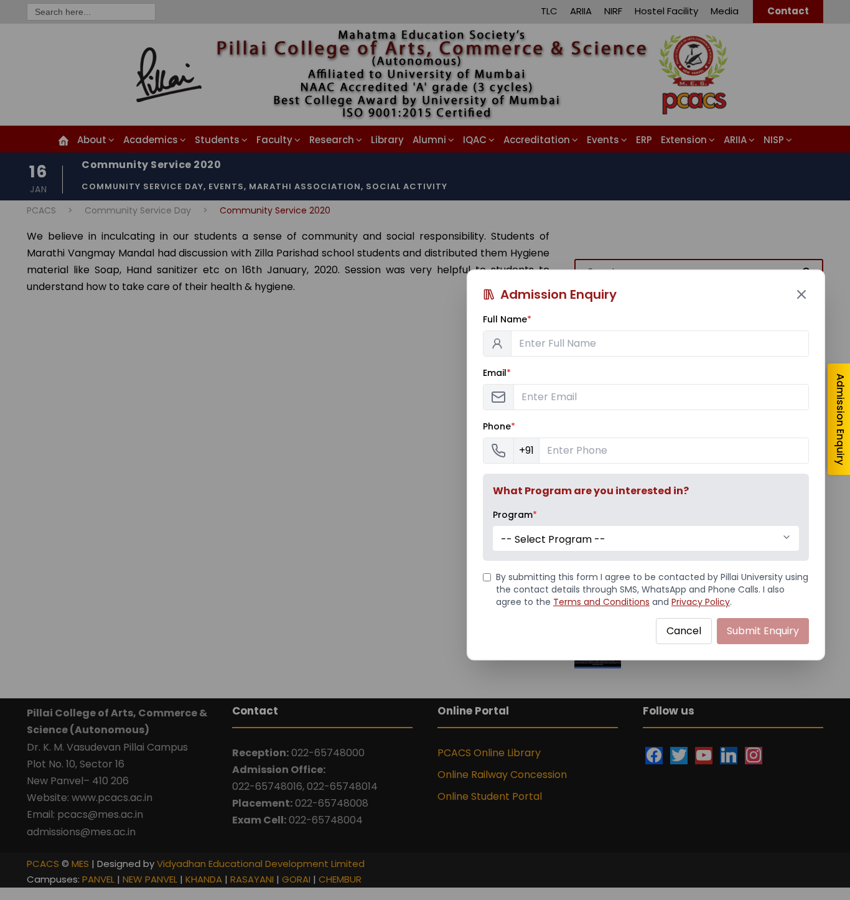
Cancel (683, 631)
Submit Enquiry (763, 631)
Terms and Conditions (601, 602)
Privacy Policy (700, 602)
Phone (499, 426)
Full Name (507, 319)
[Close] (801, 294)
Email (497, 373)
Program (515, 515)
